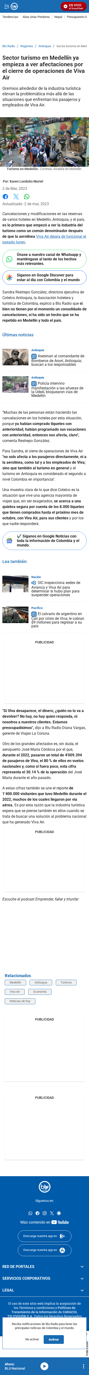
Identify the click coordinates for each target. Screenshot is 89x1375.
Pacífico (37, 608)
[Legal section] (82, 1290)
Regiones (26, 46)
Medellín (15, 982)
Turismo (66, 982)
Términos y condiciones (37, 1308)
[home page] (44, 1187)
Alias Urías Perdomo (36, 17)
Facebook (5, 199)
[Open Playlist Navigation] (83, 1366)
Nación (36, 577)
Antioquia (44, 46)
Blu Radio (8, 46)
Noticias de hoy (20, 1001)
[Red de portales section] (82, 1267)
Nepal (58, 17)
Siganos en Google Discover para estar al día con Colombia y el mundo (48, 277)
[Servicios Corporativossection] (82, 1278)
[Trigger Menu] (6, 6)
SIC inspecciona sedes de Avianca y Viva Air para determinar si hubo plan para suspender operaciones (55, 589)
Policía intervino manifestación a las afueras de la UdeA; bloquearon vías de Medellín (57, 389)
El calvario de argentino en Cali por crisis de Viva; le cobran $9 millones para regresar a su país (57, 620)
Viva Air (15, 991)
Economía (40, 991)
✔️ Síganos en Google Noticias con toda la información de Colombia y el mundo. (48, 540)
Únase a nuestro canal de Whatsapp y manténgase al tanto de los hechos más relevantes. (49, 259)
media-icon (44, 1366)
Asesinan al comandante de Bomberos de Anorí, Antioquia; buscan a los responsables (57, 360)
